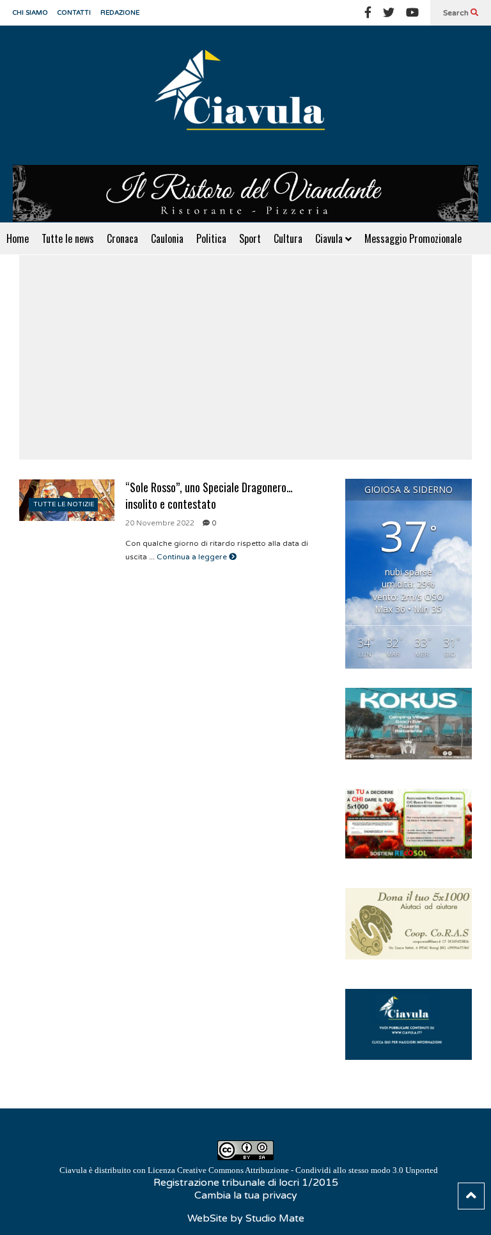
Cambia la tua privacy (245, 1195)
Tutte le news (68, 238)
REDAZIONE (119, 13)
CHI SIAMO (30, 13)
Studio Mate (275, 1218)
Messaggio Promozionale (413, 238)
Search (457, 12)
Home (17, 238)
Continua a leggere (193, 556)
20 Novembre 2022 (159, 523)
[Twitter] (388, 13)
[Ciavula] (245, 95)
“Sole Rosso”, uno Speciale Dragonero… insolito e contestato (209, 495)
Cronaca (122, 238)
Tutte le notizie (63, 504)
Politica (211, 238)
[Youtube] (412, 13)
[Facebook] (367, 13)
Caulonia (167, 238)
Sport (250, 238)
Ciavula (330, 238)
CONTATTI (74, 13)
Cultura (288, 238)
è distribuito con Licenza (248, 1170)
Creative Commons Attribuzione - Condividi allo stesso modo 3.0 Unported (307, 1170)
